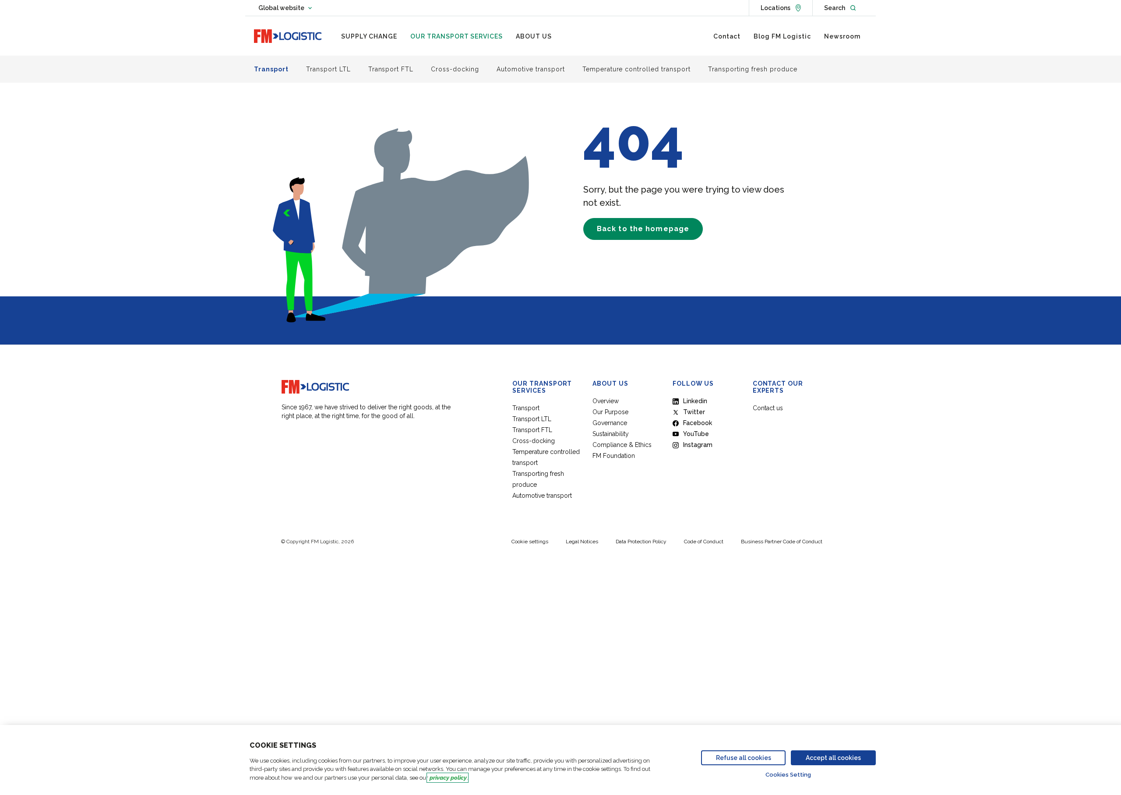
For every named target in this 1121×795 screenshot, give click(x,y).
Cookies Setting (788, 774)
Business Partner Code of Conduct (781, 541)
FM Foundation (613, 455)
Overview (605, 401)
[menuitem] (369, 36)
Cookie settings (529, 541)
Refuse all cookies (743, 757)
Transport (525, 408)
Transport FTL (532, 429)
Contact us (768, 408)
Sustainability (610, 433)
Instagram (697, 444)
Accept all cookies (833, 757)
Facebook (697, 422)
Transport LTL (531, 418)
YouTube (696, 433)
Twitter (694, 411)
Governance (609, 422)
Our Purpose (610, 411)
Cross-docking (533, 440)
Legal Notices (582, 541)
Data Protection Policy (641, 541)
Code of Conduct (703, 541)
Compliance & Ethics (622, 444)
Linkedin (695, 401)
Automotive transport (542, 495)
